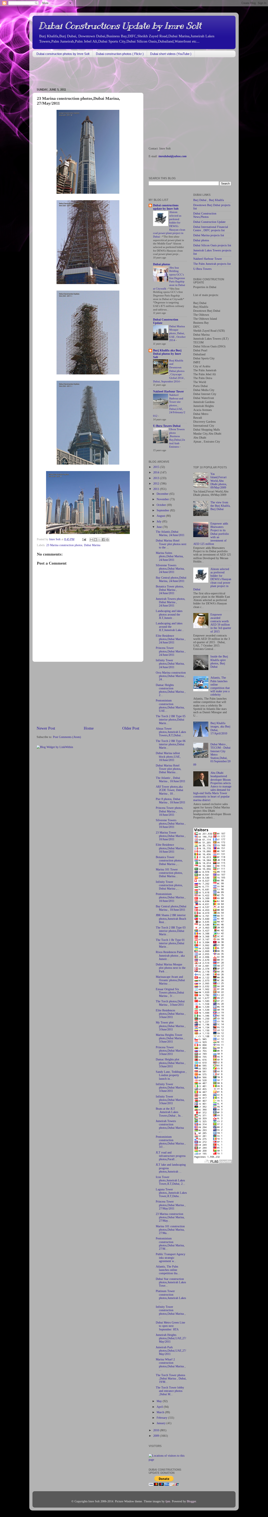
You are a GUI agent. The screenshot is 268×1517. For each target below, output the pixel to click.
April (160, 1406)
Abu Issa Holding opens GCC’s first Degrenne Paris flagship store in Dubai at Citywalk (169, 278)
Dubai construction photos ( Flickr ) (120, 54)
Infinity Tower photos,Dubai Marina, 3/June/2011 (170, 1087)
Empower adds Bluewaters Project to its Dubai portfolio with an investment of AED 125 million (211, 533)
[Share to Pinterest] (107, 540)
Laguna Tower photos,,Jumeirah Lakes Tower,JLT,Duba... (171, 1193)
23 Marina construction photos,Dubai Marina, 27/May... (170, 1217)
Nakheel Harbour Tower (168, 391)
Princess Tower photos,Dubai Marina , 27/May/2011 (171, 1205)
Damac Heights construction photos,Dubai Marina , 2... (171, 690)
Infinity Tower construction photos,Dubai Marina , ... (171, 1312)
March (161, 1412)
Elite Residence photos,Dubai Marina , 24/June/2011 (171, 639)
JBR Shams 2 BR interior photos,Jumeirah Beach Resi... (171, 918)
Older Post (130, 728)
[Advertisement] (108, 73)
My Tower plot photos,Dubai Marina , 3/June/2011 (171, 1026)
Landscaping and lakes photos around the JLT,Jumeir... (169, 614)
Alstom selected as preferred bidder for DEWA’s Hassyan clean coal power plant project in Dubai (212, 579)
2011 (156, 489)
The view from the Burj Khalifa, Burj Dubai (220, 506)
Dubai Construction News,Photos (204, 215)
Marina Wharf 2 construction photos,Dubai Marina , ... (171, 1364)
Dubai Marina (92, 545)
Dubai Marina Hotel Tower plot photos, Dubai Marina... (168, 769)
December (163, 493)
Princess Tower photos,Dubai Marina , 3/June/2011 (171, 1051)
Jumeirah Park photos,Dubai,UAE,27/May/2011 (171, 1351)
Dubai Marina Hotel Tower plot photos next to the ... (171, 544)
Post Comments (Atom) (67, 737)
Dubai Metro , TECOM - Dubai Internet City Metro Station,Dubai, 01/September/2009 (212, 754)
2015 (156, 467)
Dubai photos (161, 264)
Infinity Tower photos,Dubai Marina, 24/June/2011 (170, 664)
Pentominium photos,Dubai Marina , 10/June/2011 (171, 897)
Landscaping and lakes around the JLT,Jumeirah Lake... (170, 627)
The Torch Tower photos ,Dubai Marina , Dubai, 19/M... (171, 1378)
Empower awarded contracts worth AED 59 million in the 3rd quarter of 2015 (220, 623)
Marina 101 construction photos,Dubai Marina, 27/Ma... (170, 1230)
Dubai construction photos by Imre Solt (62, 54)
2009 (156, 1435)
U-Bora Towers (202, 268)
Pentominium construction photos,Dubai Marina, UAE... (170, 705)
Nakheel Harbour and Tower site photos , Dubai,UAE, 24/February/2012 (169, 405)
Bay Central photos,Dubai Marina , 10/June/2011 (171, 908)
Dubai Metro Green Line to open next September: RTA (170, 1326)
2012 (156, 483)
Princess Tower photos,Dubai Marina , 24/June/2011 (171, 651)
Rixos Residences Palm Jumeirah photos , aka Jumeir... (170, 955)
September (163, 510)
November (163, 499)
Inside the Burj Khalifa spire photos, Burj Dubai (219, 661)
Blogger (191, 1501)
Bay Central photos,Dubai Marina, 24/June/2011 (171, 579)
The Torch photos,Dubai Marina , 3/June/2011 (170, 1003)
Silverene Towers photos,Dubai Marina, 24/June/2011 (170, 569)
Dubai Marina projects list (208, 235)
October (162, 505)
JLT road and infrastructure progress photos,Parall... (171, 1156)
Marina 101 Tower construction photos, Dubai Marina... (169, 873)
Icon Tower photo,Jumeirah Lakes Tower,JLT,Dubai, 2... (170, 1180)
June (160, 527)
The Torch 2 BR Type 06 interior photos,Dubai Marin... (171, 744)
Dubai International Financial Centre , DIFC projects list (210, 228)
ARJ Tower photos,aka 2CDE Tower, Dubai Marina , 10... (169, 790)
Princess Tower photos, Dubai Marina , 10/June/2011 (169, 811)
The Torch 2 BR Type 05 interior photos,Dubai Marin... (171, 720)
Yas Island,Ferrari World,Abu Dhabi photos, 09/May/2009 (218, 480)
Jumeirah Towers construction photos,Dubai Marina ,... (170, 1126)
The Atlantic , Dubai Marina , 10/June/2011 (170, 779)
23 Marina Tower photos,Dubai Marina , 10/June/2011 (171, 836)
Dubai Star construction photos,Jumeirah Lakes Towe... (171, 1282)
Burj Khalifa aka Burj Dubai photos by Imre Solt (167, 354)
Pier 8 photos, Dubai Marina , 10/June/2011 (170, 800)
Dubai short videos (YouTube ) (170, 54)
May (160, 1401)
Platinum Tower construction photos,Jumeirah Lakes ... (171, 1296)
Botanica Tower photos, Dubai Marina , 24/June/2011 (170, 590)
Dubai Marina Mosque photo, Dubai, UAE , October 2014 (177, 333)
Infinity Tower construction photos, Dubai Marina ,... (169, 885)
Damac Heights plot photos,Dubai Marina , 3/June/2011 (171, 1063)
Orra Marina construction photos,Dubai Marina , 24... (171, 676)
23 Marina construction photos (64, 545)
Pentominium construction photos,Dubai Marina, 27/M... (170, 1243)
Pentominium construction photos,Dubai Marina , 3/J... (171, 1142)
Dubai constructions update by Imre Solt (166, 207)
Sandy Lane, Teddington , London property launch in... (171, 1075)
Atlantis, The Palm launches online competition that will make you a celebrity (220, 686)
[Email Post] (84, 539)
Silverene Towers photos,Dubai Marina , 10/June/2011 (171, 824)
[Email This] (91, 540)
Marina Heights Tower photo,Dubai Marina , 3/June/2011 (170, 1038)
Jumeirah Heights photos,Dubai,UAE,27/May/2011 (171, 1338)
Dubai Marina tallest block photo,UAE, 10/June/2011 (168, 756)
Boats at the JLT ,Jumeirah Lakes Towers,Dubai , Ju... (169, 1112)
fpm (167, 1501)
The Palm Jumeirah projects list (212, 263)
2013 (156, 478)
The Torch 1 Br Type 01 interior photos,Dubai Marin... (170, 943)
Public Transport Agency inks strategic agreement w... (170, 1257)
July (159, 521)
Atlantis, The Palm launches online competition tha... (168, 1270)
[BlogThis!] (95, 540)
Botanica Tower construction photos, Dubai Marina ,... (169, 860)
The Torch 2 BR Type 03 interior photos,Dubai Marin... (171, 931)
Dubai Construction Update (209, 221)
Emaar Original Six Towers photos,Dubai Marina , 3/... (170, 992)
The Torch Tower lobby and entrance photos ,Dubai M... (170, 1391)
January (161, 1423)
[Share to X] (99, 540)
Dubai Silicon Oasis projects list (212, 245)
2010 (156, 1430)
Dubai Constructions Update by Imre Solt (120, 25)
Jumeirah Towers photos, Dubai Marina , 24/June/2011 (170, 602)
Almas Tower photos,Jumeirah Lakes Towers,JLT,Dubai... (171, 732)
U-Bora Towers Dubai (166, 425)
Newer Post (46, 728)
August (161, 515)
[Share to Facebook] (103, 540)
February (162, 1417)
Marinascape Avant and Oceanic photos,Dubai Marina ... (170, 980)
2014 (156, 472)
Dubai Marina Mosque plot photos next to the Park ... (171, 968)
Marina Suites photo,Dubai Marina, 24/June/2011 (170, 556)
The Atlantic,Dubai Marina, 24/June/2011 (170, 533)
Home (89, 728)
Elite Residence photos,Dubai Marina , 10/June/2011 (171, 848)
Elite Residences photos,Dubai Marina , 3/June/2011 (171, 1014)
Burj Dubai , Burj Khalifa (208, 200)
